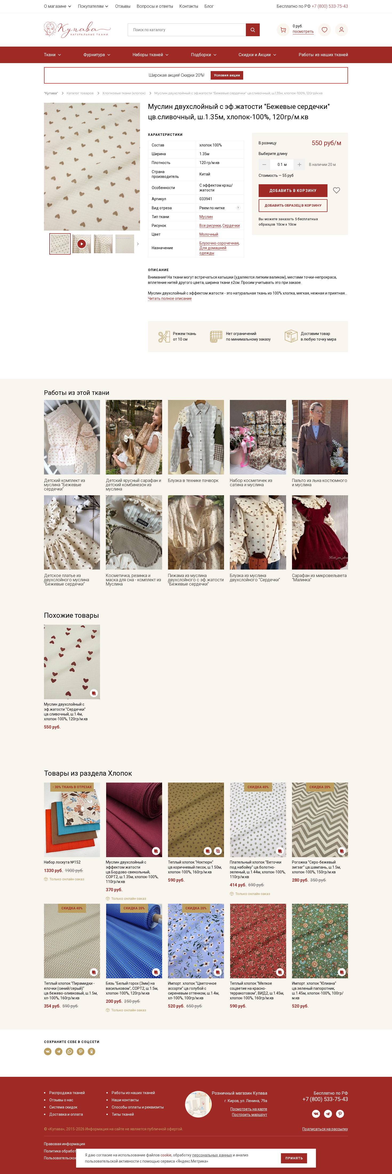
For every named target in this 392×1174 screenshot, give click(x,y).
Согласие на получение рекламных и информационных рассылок (185, 640)
